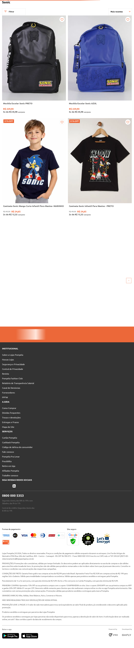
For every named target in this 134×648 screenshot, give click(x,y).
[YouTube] (17, 509)
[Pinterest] (8, 509)
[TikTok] (22, 509)
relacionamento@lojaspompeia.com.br (18, 582)
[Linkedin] (27, 509)
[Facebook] (3, 509)
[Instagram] (13, 509)
